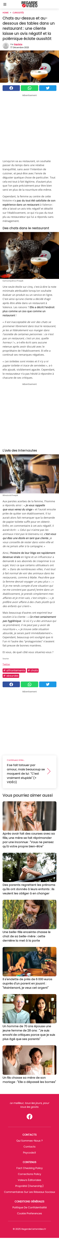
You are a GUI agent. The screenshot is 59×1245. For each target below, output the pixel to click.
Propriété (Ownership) (29, 1186)
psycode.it (29, 1152)
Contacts (29, 1146)
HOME (6, 12)
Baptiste (18, 44)
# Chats (33, 670)
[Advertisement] (29, 126)
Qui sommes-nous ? (29, 1140)
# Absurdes (10, 675)
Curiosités (18, 12)
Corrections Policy (29, 1174)
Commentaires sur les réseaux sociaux (29, 1192)
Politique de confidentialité (29, 1207)
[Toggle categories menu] (5, 4)
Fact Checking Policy (29, 1168)
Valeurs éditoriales (29, 1180)
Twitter (6, 664)
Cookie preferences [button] (29, 1213)
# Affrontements (14, 670)
